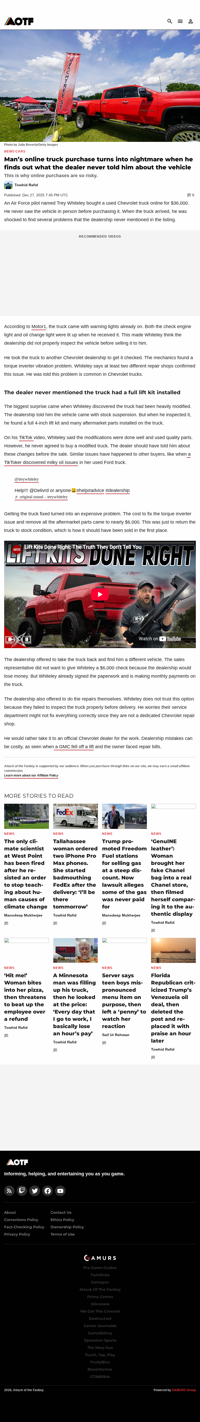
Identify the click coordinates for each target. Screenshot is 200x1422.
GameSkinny (100, 1333)
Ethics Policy (62, 1219)
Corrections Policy (21, 1219)
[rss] (9, 1190)
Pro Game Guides (100, 1267)
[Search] (170, 21)
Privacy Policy (17, 1234)
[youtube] (60, 1190)
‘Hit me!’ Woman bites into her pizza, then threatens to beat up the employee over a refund (25, 997)
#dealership (117, 490)
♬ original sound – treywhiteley (41, 497)
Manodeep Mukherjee (23, 915)
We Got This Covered (100, 1311)
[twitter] (34, 1190)
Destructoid (100, 1318)
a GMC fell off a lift (74, 746)
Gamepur (100, 1282)
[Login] (190, 21)
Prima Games (100, 1296)
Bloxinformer (100, 1369)
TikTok (26, 437)
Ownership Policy (67, 1227)
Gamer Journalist (100, 1325)
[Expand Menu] (180, 21)
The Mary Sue (100, 1347)
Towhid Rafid (65, 915)
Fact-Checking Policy (24, 1227)
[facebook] (47, 1190)
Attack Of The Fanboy (100, 1289)
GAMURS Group (184, 1390)
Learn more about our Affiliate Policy (31, 775)
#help (82, 490)
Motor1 (39, 326)
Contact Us (61, 1212)
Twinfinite (100, 1275)
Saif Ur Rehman (115, 1035)
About (10, 1212)
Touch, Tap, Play (100, 1354)
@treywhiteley (27, 479)
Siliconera (100, 1304)
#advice (96, 490)
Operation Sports (100, 1340)
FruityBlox (100, 1362)
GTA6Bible (100, 1376)
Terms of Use (63, 1234)
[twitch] (22, 1190)
